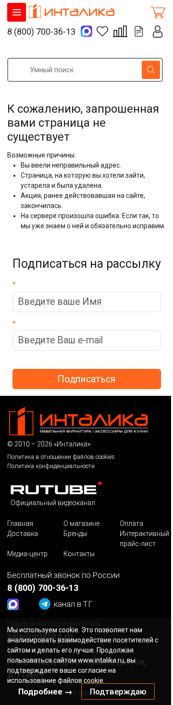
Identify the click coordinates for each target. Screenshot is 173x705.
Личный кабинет (158, 32)
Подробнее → (45, 691)
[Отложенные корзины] (139, 31)
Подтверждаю (118, 691)
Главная (20, 523)
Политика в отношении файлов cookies (61, 456)
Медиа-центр (27, 554)
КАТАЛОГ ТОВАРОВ (16, 12)
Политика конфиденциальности (51, 466)
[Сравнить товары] (120, 31)
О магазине (81, 523)
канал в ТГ (73, 604)
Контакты (79, 554)
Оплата (131, 523)
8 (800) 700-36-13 (41, 31)
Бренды (75, 533)
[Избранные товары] (102, 31)
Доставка (22, 533)
